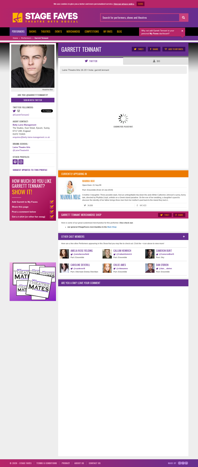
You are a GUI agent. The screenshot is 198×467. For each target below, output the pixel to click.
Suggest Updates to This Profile (30, 169)
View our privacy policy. (124, 4)
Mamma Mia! (88, 181)
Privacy (66, 463)
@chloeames (122, 268)
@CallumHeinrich (124, 254)
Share (155, 49)
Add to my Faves (175, 49)
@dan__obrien (165, 268)
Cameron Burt (164, 250)
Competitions (92, 31)
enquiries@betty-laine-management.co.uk (31, 137)
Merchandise (73, 31)
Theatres (45, 31)
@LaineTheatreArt (21, 150)
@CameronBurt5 (166, 254)
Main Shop (111, 227)
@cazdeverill (79, 268)
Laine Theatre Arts (21, 147)
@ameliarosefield (81, 254)
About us (79, 463)
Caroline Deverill (80, 265)
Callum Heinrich (122, 250)
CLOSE (140, 3)
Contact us (95, 463)
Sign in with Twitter (33, 100)
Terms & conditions (46, 463)
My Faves (107, 31)
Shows (32, 31)
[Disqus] (123, 329)
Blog (119, 31)
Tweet (141, 49)
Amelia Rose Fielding (82, 250)
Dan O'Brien (162, 265)
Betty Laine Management (24, 125)
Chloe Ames (119, 265)
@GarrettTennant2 (21, 115)
